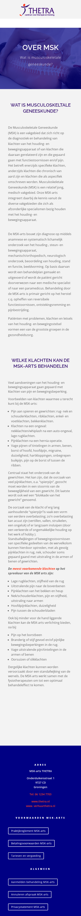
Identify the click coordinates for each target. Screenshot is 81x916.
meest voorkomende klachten (34, 569)
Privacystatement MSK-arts (28, 907)
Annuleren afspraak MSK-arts (29, 894)
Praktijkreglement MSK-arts (28, 831)
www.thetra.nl (40, 801)
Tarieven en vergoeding (26, 856)
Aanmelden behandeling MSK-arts (33, 882)
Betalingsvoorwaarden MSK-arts (31, 843)
